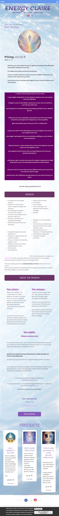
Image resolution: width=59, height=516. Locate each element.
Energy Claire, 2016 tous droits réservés (13, 505)
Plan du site (26, 505)
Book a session (29, 414)
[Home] (28, 10)
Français (31, 15)
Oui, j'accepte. (38, 509)
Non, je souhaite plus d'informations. (43, 512)
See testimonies (29, 398)
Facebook (30, 500)
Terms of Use (29, 402)
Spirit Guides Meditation (29, 449)
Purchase (10, 483)
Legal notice (34, 505)
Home (6, 24)
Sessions (11, 24)
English (28, 15)
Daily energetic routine (10, 450)
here (39, 186)
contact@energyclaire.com (29, 380)
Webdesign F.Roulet (51, 505)
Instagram (39, 500)
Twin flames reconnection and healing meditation (48, 453)
